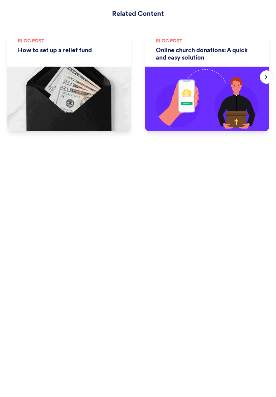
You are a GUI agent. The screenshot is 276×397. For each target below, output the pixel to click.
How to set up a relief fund (55, 50)
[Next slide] (266, 77)
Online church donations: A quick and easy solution (202, 53)
